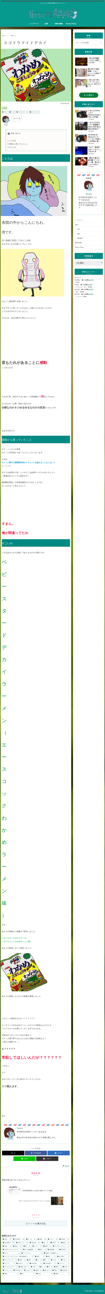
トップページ (79, 220)
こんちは (12, 140)
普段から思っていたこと (18, 144)
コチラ (92, 280)
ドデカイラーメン (23, 112)
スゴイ (13, 112)
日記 (5, 108)
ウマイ (6, 112)
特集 (78, 233)
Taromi (20, 1128)
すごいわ (12, 147)
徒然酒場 (79, 238)
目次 (13, 133)
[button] (47, 1158)
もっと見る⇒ (89, 95)
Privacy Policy (79, 247)
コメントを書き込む (35, 1223)
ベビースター (35, 112)
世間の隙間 (78, 242)
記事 (76, 224)
